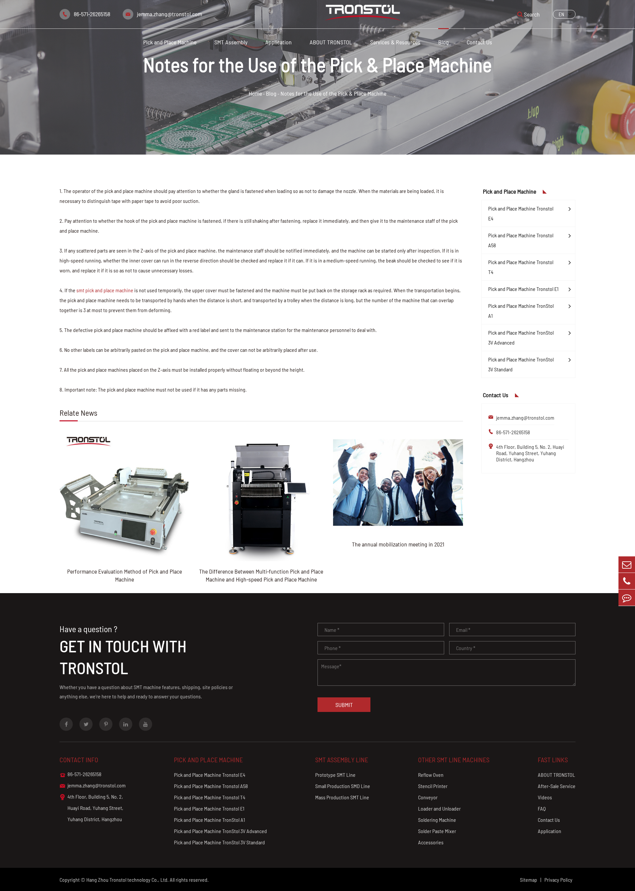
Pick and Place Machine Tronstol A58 (520, 240)
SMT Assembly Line (341, 760)
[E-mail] (626, 564)
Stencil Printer (432, 786)
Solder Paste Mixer (437, 831)
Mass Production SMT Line (342, 797)
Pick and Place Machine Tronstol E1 (523, 289)
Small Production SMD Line (342, 786)
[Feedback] (626, 597)
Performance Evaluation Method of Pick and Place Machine (124, 575)
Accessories (431, 842)
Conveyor (428, 797)
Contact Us (479, 42)
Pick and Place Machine (169, 42)
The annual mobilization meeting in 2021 (398, 544)
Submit (344, 704)
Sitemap (528, 879)
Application (278, 42)
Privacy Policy (558, 879)
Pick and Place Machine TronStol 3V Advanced (521, 337)
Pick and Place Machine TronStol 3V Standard (521, 364)
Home (255, 93)
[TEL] (626, 581)
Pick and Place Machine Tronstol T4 (520, 267)
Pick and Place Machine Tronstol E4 (520, 213)
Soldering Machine (437, 820)
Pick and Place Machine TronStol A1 (521, 311)
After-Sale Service (556, 786)
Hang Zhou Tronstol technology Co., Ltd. (127, 879)
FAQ (542, 808)
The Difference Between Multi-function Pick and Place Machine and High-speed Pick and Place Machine (261, 575)
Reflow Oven (431, 775)
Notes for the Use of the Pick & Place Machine (333, 93)
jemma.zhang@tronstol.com (169, 14)
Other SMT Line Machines (453, 760)
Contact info (79, 760)
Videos (545, 797)
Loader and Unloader (439, 808)
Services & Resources (395, 42)
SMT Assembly (230, 42)
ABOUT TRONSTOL (331, 42)
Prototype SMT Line (335, 775)
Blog (443, 42)
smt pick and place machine (104, 290)
